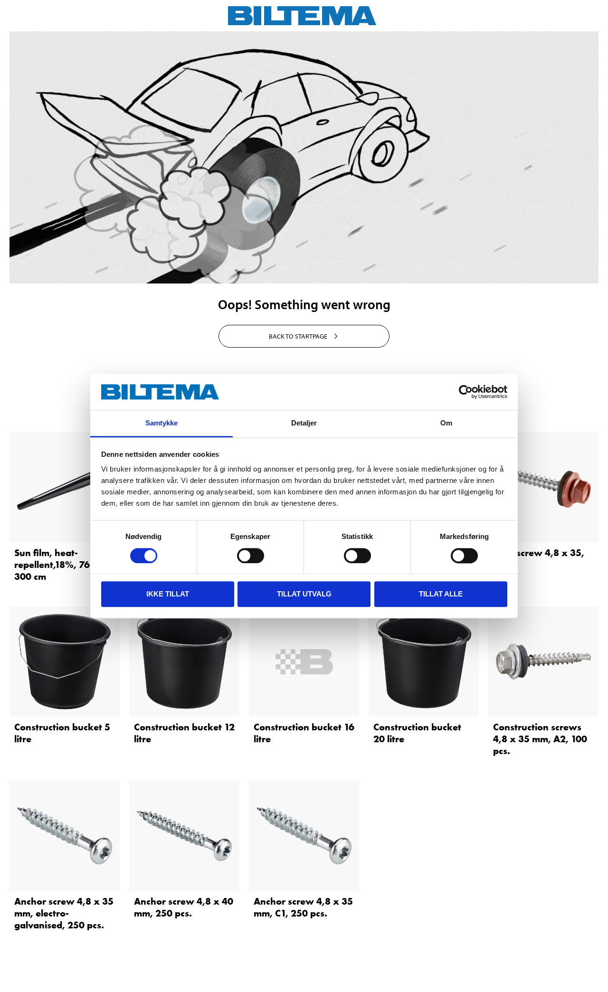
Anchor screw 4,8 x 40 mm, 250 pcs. (183, 907)
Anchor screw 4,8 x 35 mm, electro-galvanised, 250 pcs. (64, 913)
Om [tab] (446, 423)
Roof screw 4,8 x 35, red (538, 559)
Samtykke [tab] (161, 423)
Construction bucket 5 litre (62, 733)
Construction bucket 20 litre (417, 733)
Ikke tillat (167, 594)
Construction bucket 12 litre (184, 733)
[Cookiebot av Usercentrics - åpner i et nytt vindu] (465, 392)
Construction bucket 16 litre (304, 733)
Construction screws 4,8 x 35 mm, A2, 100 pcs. (540, 739)
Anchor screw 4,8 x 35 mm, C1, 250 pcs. (303, 907)
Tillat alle (441, 594)
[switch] (250, 555)
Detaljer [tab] (304, 423)
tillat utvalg (304, 594)
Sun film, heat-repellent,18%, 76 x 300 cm (56, 565)
